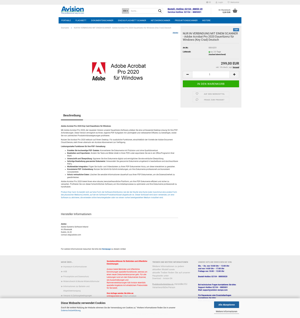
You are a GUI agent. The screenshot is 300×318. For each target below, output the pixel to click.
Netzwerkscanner (160, 20)
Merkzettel (234, 2)
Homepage (106, 249)
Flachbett (80, 20)
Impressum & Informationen (75, 267)
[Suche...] (160, 11)
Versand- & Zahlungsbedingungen (77, 296)
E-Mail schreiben (129, 296)
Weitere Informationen (226, 311)
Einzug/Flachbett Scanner (132, 20)
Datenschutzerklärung (70, 310)
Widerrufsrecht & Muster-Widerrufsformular (81, 281)
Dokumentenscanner (102, 20)
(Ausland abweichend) (217, 54)
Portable (66, 20)
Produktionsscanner (186, 20)
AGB (65, 271)
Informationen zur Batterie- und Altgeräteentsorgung (76, 288)
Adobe (175, 33)
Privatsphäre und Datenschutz (76, 276)
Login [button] (220, 2)
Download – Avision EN (162, 278)
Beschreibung (72, 115)
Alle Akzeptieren (226, 304)
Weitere (206, 20)
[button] (208, 2)
